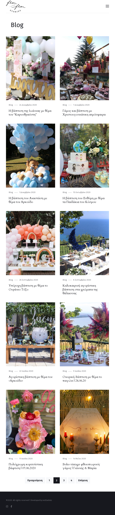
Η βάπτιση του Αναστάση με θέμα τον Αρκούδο (28, 200)
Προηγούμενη (35, 480)
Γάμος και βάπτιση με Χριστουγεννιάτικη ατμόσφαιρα (84, 113)
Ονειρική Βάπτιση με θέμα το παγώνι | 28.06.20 (82, 379)
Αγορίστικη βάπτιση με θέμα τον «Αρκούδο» (30, 379)
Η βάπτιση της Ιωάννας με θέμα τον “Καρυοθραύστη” (30, 113)
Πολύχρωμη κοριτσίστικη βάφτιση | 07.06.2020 (26, 466)
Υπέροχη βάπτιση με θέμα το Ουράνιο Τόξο (28, 287)
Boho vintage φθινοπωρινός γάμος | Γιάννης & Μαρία (81, 466)
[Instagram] (7, 506)
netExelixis (47, 500)
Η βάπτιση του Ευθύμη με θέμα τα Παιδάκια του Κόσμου (84, 200)
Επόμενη (83, 480)
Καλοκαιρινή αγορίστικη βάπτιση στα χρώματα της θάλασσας (80, 289)
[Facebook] (11, 506)
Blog (11, 105)
